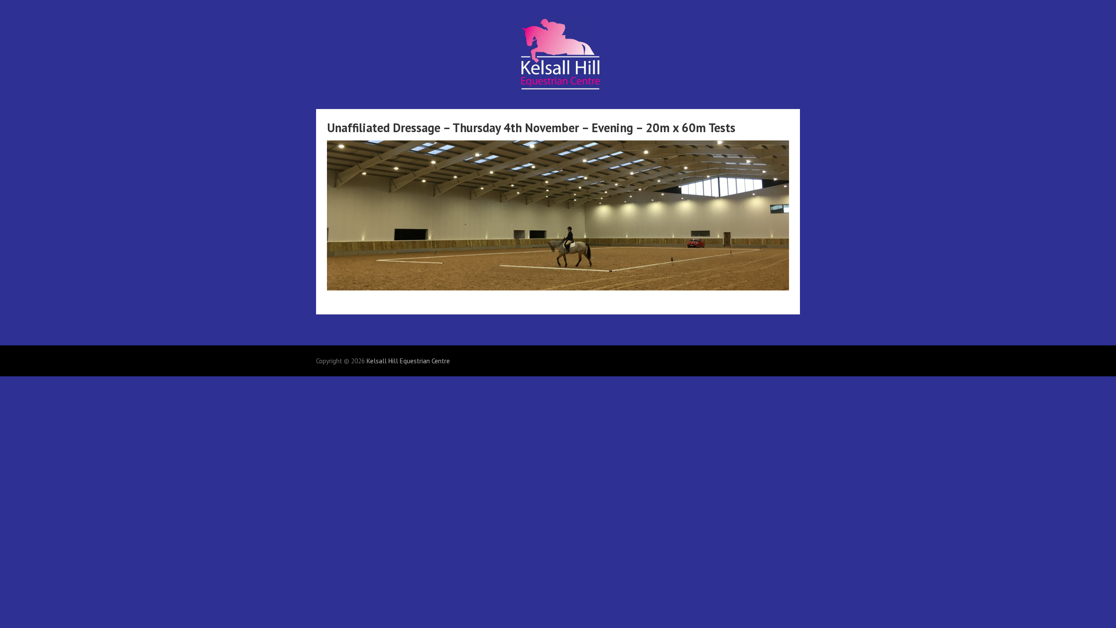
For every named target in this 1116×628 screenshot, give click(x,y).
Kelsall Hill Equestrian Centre (408, 361)
